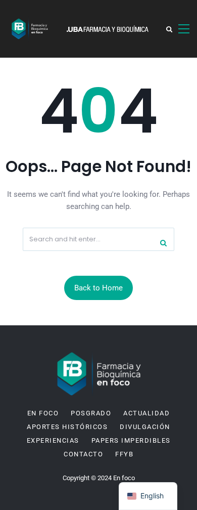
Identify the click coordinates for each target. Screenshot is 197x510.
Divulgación (145, 427)
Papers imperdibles (131, 440)
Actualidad (146, 413)
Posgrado (91, 413)
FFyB (124, 454)
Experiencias (53, 440)
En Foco (43, 413)
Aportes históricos (67, 427)
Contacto (83, 454)
